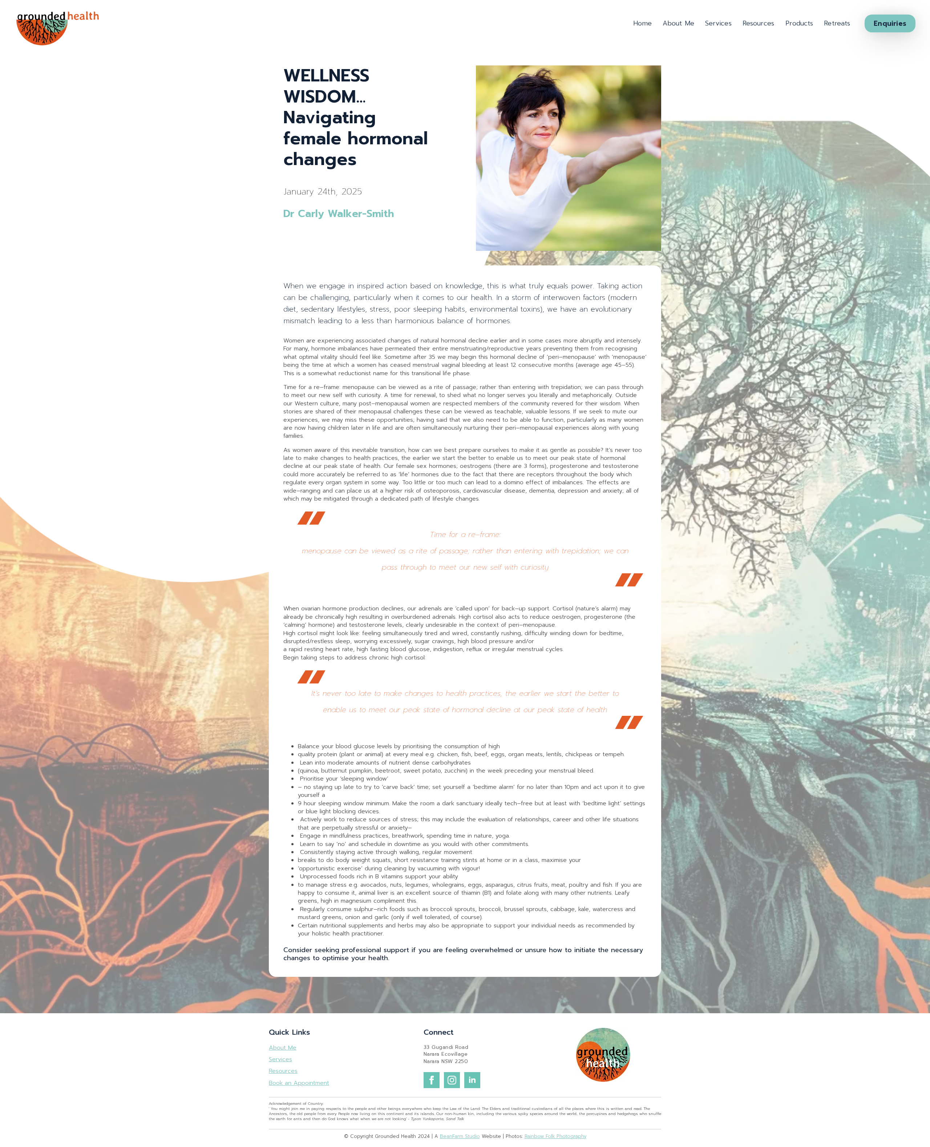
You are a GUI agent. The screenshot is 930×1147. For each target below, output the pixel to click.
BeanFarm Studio (460, 1136)
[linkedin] (472, 1080)
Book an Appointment (299, 1083)
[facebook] (432, 1080)
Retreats (837, 23)
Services (718, 23)
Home (642, 23)
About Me (678, 23)
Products (799, 23)
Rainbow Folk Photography (555, 1136)
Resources (759, 23)
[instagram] (452, 1080)
